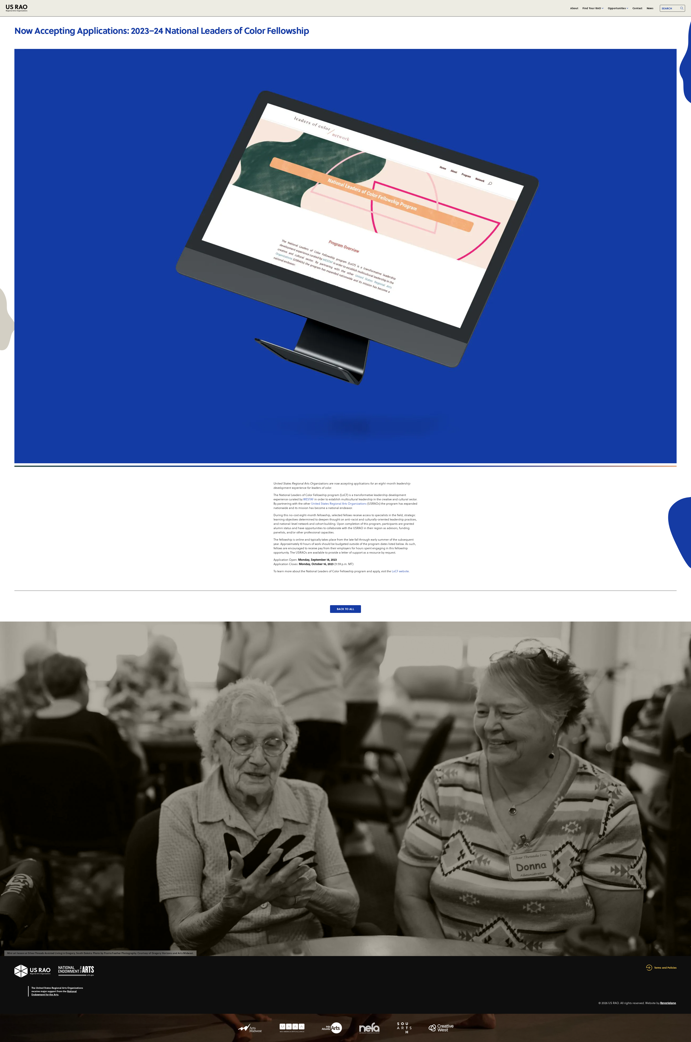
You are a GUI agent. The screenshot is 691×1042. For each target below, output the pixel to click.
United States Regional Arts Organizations (339, 504)
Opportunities (617, 8)
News (650, 8)
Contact (637, 8)
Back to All (345, 609)
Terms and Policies (665, 967)
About (574, 8)
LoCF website (400, 571)
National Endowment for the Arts (54, 992)
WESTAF (308, 499)
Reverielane (668, 1003)
